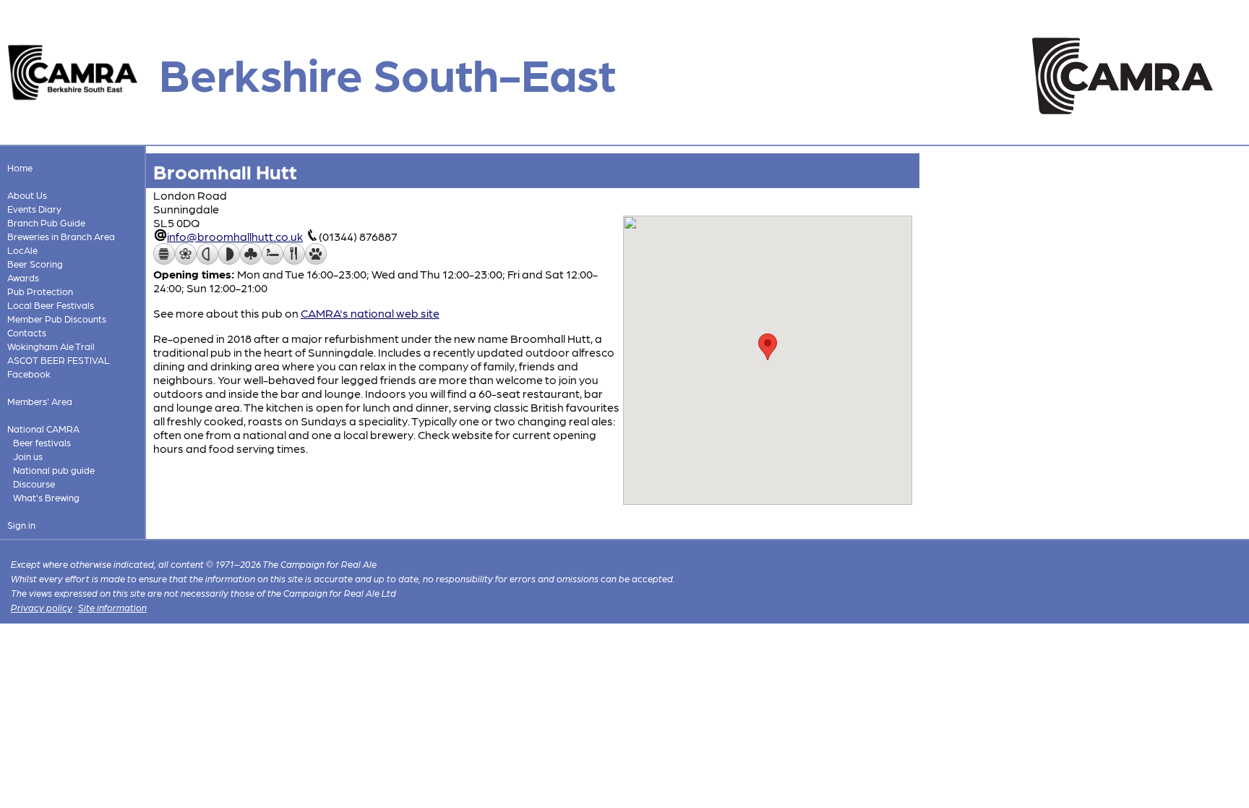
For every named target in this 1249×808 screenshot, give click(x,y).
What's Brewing (46, 497)
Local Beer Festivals (50, 304)
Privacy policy (41, 607)
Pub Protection (40, 291)
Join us (28, 456)
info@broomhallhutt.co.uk (235, 236)
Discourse (34, 483)
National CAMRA (43, 428)
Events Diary (34, 208)
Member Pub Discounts (56, 318)
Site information (112, 607)
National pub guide (54, 469)
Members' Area (39, 401)
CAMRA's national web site (370, 313)
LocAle (22, 249)
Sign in (21, 524)
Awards (23, 277)
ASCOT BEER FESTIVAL (58, 359)
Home (20, 167)
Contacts (26, 332)
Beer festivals (42, 442)
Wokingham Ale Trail (51, 346)
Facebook (29, 373)
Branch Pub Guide (46, 222)
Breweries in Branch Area (61, 236)
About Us (27, 195)
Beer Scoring (35, 263)
